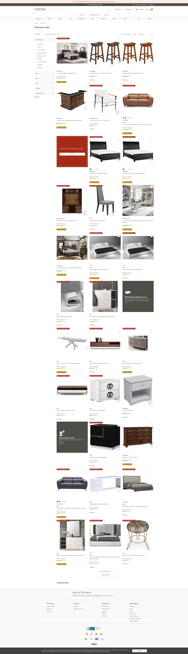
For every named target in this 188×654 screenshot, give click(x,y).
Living (49, 18)
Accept (139, 650)
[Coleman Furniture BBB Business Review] (94, 629)
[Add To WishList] (86, 41)
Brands (149, 18)
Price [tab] (36, 83)
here (108, 651)
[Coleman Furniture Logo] (40, 11)
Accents (114, 18)
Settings (50, 606)
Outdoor (103, 18)
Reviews (133, 620)
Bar (71, 18)
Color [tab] (36, 73)
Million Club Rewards (135, 618)
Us (76, 606)
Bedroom (38, 18)
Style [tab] (36, 78)
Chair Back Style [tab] (39, 93)
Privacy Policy (90, 651)
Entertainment (82, 18)
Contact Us (151, 4)
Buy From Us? (78, 608)
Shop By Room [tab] (39, 39)
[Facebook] (87, 634)
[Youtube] (96, 634)
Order (49, 608)
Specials (36, 23)
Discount (106, 608)
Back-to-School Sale (61, 76)
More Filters (36, 96)
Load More (105, 575)
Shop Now (72, 154)
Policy (132, 613)
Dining (60, 18)
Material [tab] (37, 88)
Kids (93, 18)
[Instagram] (91, 634)
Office (125, 18)
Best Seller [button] (141, 34)
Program (105, 606)
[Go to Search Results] (108, 9)
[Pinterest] (101, 634)
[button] (118, 10)
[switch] (58, 34)
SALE (138, 18)
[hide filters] (37, 34)
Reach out (61, 443)
